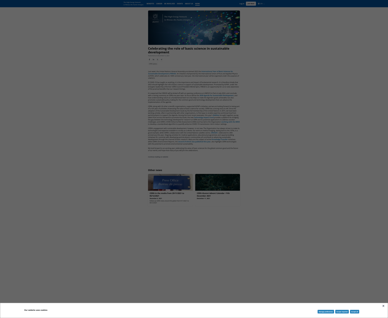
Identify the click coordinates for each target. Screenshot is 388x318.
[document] (194, 310)
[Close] (383, 305)
